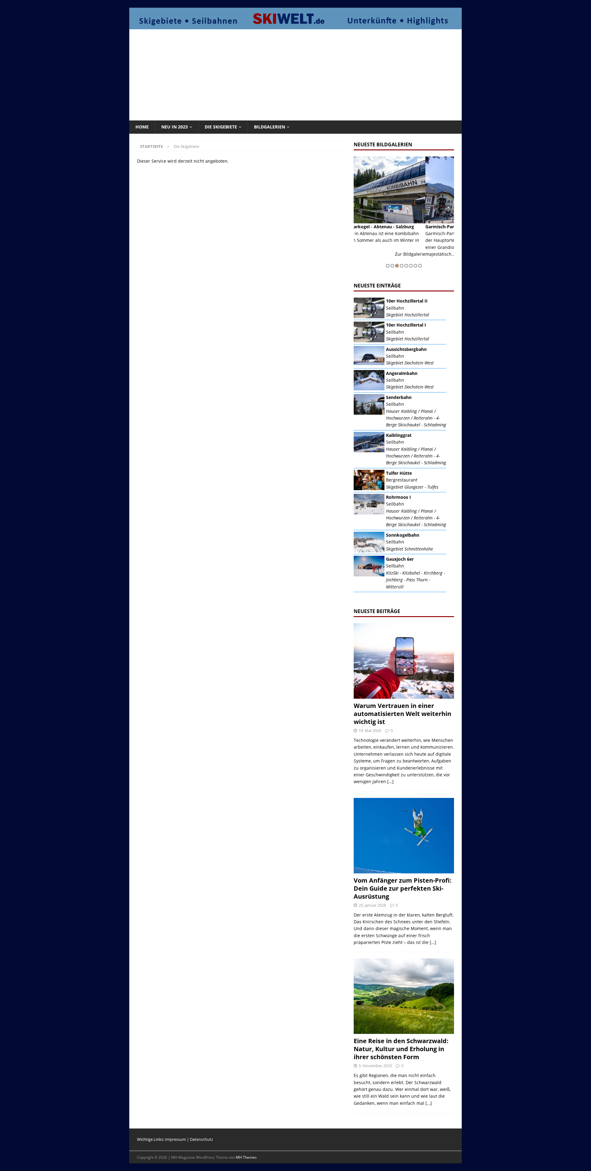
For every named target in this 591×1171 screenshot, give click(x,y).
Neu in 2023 (174, 127)
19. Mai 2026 (370, 730)
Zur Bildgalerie (439, 261)
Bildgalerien (269, 127)
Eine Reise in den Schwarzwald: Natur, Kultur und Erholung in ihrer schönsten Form (401, 1049)
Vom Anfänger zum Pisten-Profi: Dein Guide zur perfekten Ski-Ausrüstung (403, 888)
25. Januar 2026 (372, 905)
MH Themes (246, 1157)
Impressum (175, 1139)
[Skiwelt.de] (295, 26)
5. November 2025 (375, 1065)
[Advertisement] (295, 73)
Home (142, 127)
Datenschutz (201, 1139)
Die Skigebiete (221, 127)
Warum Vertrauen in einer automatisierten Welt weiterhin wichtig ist (402, 713)
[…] (390, 781)
